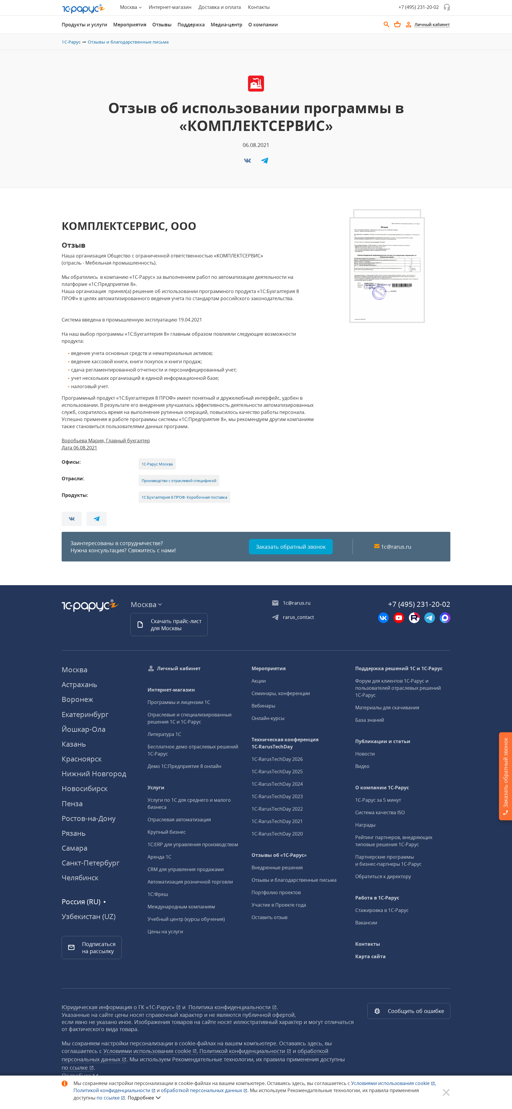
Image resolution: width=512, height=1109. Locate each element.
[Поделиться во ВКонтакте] (248, 162)
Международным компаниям (181, 906)
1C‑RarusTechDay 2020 (277, 833)
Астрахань (79, 684)
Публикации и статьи (382, 741)
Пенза (72, 803)
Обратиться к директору (383, 876)
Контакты (259, 7)
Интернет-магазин (170, 7)
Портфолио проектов (276, 892)
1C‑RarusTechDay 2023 (277, 796)
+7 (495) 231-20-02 (419, 7)
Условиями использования (393, 1083)
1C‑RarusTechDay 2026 (277, 759)
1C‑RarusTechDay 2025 (277, 771)
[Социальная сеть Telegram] (429, 617)
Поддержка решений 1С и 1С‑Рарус (398, 668)
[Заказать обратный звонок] (446, 7)
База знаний (369, 720)
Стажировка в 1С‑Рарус (382, 910)
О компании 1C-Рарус (382, 787)
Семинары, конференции (281, 693)
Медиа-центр (226, 24)
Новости (365, 753)
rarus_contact (298, 617)
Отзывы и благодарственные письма (128, 42)
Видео (362, 766)
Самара (74, 848)
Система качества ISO (380, 812)
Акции (259, 681)
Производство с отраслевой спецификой (179, 480)
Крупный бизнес (167, 832)
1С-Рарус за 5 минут (378, 800)
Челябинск (80, 877)
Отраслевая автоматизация (179, 819)
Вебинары (263, 705)
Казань (74, 744)
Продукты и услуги (84, 24)
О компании (263, 24)
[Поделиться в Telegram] (265, 162)
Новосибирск (85, 788)
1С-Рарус (71, 42)
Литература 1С (164, 734)
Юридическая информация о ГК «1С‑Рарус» (119, 1007)
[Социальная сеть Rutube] (414, 617)
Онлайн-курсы (268, 718)
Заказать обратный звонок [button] (291, 546)
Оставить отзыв (269, 917)
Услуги (156, 787)
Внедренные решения (277, 867)
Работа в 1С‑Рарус (377, 897)
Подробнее (141, 1097)
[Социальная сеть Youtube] (398, 617)
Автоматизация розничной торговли (190, 881)
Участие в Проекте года (279, 905)
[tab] (84, 24)
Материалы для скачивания (387, 707)
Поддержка (191, 24)
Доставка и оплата (220, 7)
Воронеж (77, 699)
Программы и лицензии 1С (179, 702)
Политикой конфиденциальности (112, 1090)
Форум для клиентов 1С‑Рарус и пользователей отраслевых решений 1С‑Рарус (398, 688)
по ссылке (75, 1067)
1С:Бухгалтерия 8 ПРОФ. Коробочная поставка (184, 497)
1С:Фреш (158, 894)
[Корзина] (397, 24)
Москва (74, 669)
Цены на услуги (165, 931)
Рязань (74, 833)
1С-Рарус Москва (157, 464)
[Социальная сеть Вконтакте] (383, 617)
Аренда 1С (159, 857)
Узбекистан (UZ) (89, 916)
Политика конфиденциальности (230, 1007)
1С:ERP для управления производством (193, 844)
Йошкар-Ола (83, 729)
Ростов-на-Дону (89, 818)
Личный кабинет (179, 668)
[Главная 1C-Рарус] (84, 9)
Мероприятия (129, 24)
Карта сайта (370, 956)
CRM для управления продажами (186, 869)
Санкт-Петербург (90, 863)
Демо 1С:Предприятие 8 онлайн (184, 766)
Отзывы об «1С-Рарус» (279, 855)
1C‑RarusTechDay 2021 (277, 821)
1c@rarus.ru (396, 546)
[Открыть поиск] (386, 24)
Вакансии (366, 922)
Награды (365, 825)
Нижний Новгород (94, 773)
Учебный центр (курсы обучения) (186, 919)
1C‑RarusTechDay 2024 (277, 784)
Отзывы (162, 24)
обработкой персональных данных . (205, 1090)
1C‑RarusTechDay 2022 (277, 809)
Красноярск (82, 759)
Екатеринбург (85, 714)
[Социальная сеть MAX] (445, 617)
